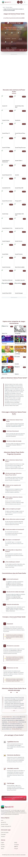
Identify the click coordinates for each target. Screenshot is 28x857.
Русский (2, 846)
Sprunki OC (3, 822)
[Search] (18, 2)
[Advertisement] (14, 69)
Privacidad (3, 834)
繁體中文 (16, 846)
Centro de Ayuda (4, 832)
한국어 (2, 848)
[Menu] (24, 2)
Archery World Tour (7, 716)
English (2, 842)
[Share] (25, 50)
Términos (3, 836)
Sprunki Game (9, 7)
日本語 (15, 842)
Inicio (4, 7)
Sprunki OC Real (4, 824)
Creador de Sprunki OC (6, 826)
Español (2, 844)
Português (16, 844)
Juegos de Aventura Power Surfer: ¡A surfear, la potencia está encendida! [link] (14, 9)
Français (16, 848)
